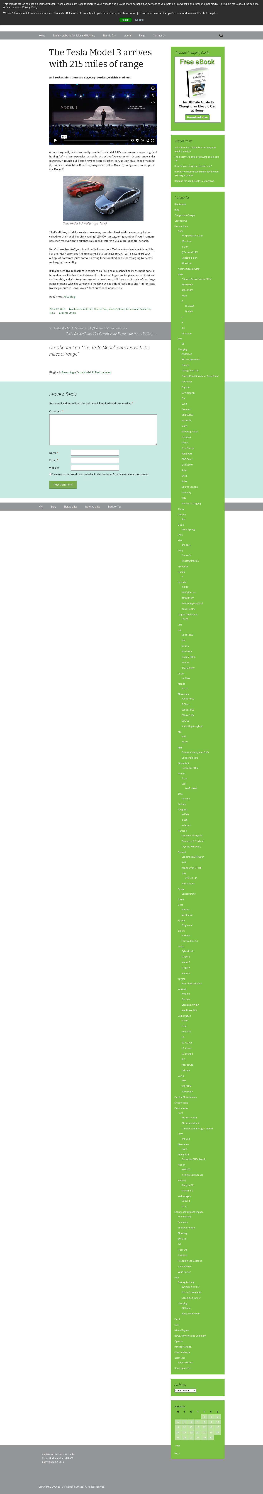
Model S (186, 962)
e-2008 (185, 814)
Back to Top (114, 506)
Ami (184, 519)
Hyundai (182, 582)
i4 (182, 316)
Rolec (185, 470)
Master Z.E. (187, 1190)
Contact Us (159, 35)
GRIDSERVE (187, 414)
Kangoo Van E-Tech (191, 867)
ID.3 (183, 1059)
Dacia (181, 524)
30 (211, 1437)
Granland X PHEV (190, 1004)
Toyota (181, 978)
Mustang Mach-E (190, 560)
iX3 (183, 328)
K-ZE (184, 862)
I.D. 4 (184, 1206)
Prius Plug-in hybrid (192, 983)
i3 (182, 301)
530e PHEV (187, 290)
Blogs (142, 35)
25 (178, 1437)
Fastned (186, 409)
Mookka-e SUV (189, 1010)
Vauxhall (182, 989)
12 (184, 1427)
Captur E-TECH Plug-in (193, 856)
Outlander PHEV (190, 768)
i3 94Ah (189, 311)
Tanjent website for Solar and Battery (74, 35)
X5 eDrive (187, 333)
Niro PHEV (187, 651)
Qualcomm (187, 464)
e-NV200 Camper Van (192, 1174)
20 (191, 1432)
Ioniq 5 (185, 586)
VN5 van (186, 1138)
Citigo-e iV (187, 925)
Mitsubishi (183, 763)
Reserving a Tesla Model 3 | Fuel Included (86, 372)
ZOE (184, 873)
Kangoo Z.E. (188, 1185)
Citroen (182, 514)
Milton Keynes (181, 1330)
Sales (181, 899)
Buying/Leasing (186, 1282)
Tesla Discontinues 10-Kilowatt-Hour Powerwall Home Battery (111, 333)
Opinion (178, 1341)
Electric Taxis (181, 1102)
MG (179, 731)
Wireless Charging (191, 503)
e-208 (184, 819)
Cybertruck (188, 951)
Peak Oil (182, 1249)
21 (197, 1432)
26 (184, 1437)
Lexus (181, 673)
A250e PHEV (188, 698)
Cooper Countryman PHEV (195, 752)
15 (204, 1427)
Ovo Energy (188, 448)
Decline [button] (139, 19)
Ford (180, 550)
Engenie (186, 387)
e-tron (185, 246)
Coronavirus (180, 220)
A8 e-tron (186, 241)
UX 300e (186, 678)
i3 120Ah (189, 305)
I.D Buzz (186, 1200)
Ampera (186, 993)
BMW (180, 274)
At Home (186, 1308)
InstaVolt (186, 420)
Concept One (189, 893)
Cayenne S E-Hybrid (192, 835)
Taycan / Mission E (191, 846)
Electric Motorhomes (185, 1097)
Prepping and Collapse (190, 1260)
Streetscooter (189, 1117)
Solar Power (184, 1266)
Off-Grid (182, 1238)
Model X (186, 967)
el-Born (185, 909)
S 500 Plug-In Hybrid (192, 726)
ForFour (186, 935)
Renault (182, 852)
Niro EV (185, 645)
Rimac (181, 889)
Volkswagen (184, 1015)
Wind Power (184, 1271)
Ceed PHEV (187, 634)
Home (41, 35)
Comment (56, 411)
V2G (184, 497)
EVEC (180, 534)
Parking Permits (182, 1346)
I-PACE (185, 619)
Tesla (52, 312)
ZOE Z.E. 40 (191, 878)
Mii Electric (187, 915)
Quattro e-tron (189, 257)
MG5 (184, 736)
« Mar (177, 1445)
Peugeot (182, 809)
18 (178, 1432)
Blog (176, 209)
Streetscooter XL (191, 1123)
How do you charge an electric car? (193, 166)
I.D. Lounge (187, 1053)
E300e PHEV (188, 715)
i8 (182, 322)
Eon (184, 398)
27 (191, 1437)
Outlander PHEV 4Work (194, 1159)
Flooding (182, 1233)
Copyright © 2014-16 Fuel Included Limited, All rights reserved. (71, 1486)
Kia (179, 630)
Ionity (184, 425)
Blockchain (180, 204)
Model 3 (113, 309)
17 (217, 1427)
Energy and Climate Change (189, 1211)
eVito (184, 1149)
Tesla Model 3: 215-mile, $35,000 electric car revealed (88, 328)
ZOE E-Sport (188, 883)
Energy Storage (186, 1227)
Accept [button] (125, 19)
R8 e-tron (186, 263)
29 (204, 1437)
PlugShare (187, 453)
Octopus (186, 437)
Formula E (183, 566)
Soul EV (185, 662)
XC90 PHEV (187, 1091)
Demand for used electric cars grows (194, 180)
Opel (180, 793)
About (127, 35)
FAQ (176, 1277)
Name (53, 452)
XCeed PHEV (188, 668)
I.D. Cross (186, 1048)
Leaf (184, 783)
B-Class (185, 704)
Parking (182, 804)
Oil (179, 1244)
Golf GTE (186, 1031)
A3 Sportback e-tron (192, 235)
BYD (180, 339)
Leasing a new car (191, 1297)
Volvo (181, 1075)
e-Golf (185, 1020)
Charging (182, 349)
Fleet (177, 1319)
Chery (181, 509)
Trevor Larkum (68, 312)
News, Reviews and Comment (134, 309)
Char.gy (185, 365)
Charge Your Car (190, 370)
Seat (180, 904)
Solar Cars (179, 1357)
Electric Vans (181, 1108)
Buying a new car (190, 1286)
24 (217, 1432)
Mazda (181, 683)
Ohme (185, 442)
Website (54, 467)
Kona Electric (189, 608)
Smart (181, 930)
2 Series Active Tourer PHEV (196, 279)
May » (177, 1453)
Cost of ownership (191, 1292)
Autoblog (69, 296)
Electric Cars (110, 35)
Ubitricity (186, 492)
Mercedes (183, 694)
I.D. (183, 1037)
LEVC (180, 1134)
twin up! (186, 1070)
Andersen (187, 353)
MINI (180, 747)
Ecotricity (187, 381)
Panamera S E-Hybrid (193, 841)
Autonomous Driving (82, 309)
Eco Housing (184, 1216)
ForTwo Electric (190, 941)
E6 (183, 343)
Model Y (186, 973)
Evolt (184, 403)
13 (191, 1427)
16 (211, 1427)
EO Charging (188, 392)
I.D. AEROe (187, 1042)
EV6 (183, 640)
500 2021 (186, 545)
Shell (184, 475)
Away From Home (191, 1313)
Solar (184, 481)
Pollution (182, 1255)
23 (211, 1432)
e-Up (184, 1026)
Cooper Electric (190, 757)
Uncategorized (182, 1368)
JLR (180, 624)
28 (197, 1437)
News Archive (92, 506)
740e (184, 295)
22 (204, 1432)
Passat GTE (187, 1064)
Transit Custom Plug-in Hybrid (197, 1128)
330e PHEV (187, 284)
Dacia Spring (188, 529)
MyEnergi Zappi (190, 431)
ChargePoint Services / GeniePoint (200, 376)
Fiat (180, 540)
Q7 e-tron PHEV (190, 252)
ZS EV (184, 742)
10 (217, 1422)
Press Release (182, 1352)
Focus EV (186, 555)
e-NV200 (186, 1169)
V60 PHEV (186, 1086)
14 (197, 1427)
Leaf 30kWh (191, 788)
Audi (180, 230)
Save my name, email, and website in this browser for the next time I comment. (100, 474)
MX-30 (185, 688)
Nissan (181, 773)
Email (53, 460)
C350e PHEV (188, 709)
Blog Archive (70, 506)
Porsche (182, 830)
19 (184, 1432)
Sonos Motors (185, 1362)
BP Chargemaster (191, 359)
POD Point (187, 459)
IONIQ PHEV (188, 597)
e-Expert (186, 825)
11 (178, 1427)
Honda (181, 571)
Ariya (184, 778)
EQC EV (185, 720)
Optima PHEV (188, 657)
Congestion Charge (184, 215)
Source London (190, 486)
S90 (184, 1080)
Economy (183, 1222)
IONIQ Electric (189, 592)
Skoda (181, 920)
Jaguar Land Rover (188, 614)
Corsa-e (186, 798)
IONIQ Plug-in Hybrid (192, 603)
